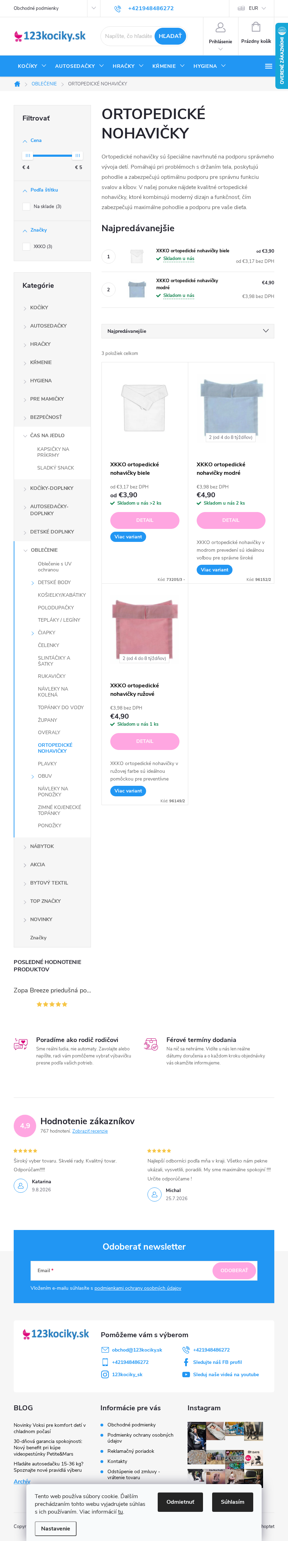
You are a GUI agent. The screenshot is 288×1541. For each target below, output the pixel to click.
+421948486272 (211, 1350)
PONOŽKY (49, 825)
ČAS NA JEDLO (47, 435)
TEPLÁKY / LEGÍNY (59, 620)
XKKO (42, 247)
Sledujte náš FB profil (217, 1362)
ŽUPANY (47, 720)
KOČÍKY (39, 307)
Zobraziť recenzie (90, 1131)
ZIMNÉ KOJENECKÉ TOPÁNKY (59, 810)
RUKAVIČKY (51, 676)
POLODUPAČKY (56, 607)
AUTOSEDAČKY (48, 326)
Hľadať (170, 36)
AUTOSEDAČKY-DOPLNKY (49, 510)
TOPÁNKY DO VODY (61, 707)
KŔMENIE (41, 362)
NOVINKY (41, 919)
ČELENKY (48, 645)
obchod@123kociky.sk (137, 1350)
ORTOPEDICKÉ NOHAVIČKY (55, 748)
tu (120, 1512)
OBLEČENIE (44, 550)
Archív (22, 1481)
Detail (144, 520)
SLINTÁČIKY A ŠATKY (54, 661)
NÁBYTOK (42, 846)
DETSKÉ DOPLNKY (52, 532)
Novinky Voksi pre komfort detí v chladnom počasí (50, 1428)
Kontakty (117, 1461)
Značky (38, 937)
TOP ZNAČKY (45, 901)
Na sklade (47, 206)
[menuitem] (32, 66)
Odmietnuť (180, 1502)
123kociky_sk (127, 1374)
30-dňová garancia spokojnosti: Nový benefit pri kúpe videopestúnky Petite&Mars (48, 1447)
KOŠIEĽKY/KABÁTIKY (62, 595)
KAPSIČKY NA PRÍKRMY (53, 452)
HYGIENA (41, 380)
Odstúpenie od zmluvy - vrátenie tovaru (133, 1474)
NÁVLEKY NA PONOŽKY (53, 791)
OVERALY (49, 732)
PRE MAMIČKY (47, 399)
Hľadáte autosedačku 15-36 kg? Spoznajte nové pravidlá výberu (48, 1467)
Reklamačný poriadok (130, 1451)
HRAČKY (40, 344)
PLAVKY (47, 763)
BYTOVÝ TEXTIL (49, 883)
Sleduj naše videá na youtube (226, 1374)
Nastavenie (55, 1529)
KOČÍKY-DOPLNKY (51, 488)
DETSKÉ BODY (54, 582)
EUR (253, 8)
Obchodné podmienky (36, 8)
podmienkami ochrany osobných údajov (137, 1288)
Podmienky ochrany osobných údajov (140, 1438)
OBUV (45, 776)
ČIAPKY (46, 632)
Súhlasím (232, 1502)
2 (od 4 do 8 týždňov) (231, 437)
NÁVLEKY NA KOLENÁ (53, 692)
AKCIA (37, 864)
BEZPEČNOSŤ (46, 417)
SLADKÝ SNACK (55, 468)
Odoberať (234, 1270)
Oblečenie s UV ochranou (55, 567)
